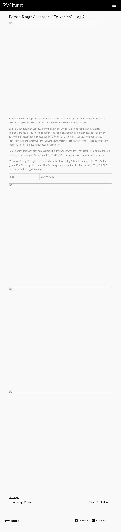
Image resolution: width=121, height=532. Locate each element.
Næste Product (98, 502)
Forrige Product (23, 502)
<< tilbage (14, 497)
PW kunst (13, 5)
